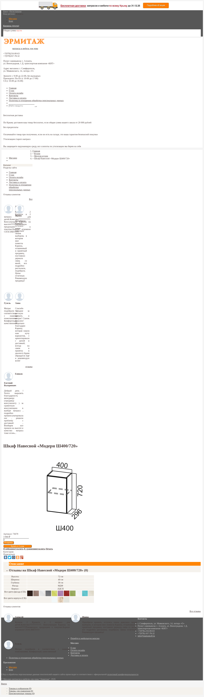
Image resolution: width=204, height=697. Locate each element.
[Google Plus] (21, 557)
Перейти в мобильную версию (85, 638)
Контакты (13, 95)
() (20, 688)
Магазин (13, 667)
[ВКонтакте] (5, 557)
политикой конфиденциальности (122, 674)
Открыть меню (16, 103)
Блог (11, 669)
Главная (12, 88)
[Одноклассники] (17, 557)
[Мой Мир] (13, 557)
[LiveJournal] (25, 557)
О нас (11, 90)
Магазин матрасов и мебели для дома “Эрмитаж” (26, 679)
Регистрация (15, 11)
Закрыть (7, 153)
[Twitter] (9, 557)
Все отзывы (195, 611)
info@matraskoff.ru (146, 636)
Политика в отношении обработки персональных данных (36, 100)
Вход (5, 11)
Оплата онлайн (16, 93)
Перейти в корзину (12, 35)
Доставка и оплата (17, 98)
